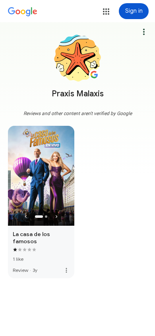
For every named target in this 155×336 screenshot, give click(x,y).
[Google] (22, 12)
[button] (106, 12)
